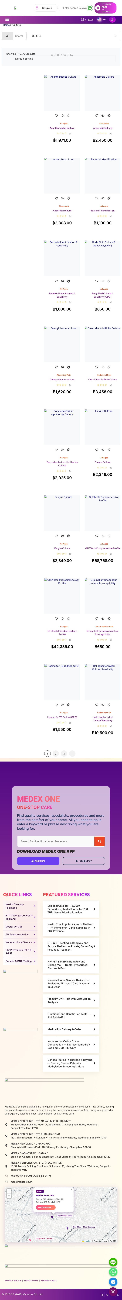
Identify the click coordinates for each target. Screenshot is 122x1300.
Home (6, 24)
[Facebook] (102, 1294)
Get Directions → (45, 1207)
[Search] (99, 841)
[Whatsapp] (113, 1272)
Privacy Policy (13, 1280)
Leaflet (87, 1241)
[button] (53, 1217)
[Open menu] (7, 19)
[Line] (113, 1262)
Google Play (85, 861)
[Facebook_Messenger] (113, 1282)
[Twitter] (107, 1294)
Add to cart (62, 118)
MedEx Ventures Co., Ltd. (29, 1294)
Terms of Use (31, 1280)
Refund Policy (49, 1280)
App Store (40, 861)
